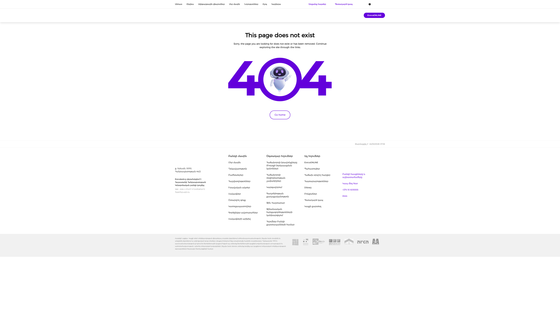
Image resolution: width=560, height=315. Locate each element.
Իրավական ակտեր (239, 187)
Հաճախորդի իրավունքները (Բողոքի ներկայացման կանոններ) (281, 165)
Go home (280, 114)
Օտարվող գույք (237, 200)
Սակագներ (234, 193)
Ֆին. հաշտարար (275, 203)
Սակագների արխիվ (239, 219)
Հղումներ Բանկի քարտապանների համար (280, 223)
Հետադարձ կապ (313, 200)
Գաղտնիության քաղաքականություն (277, 195)
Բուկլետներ (310, 193)
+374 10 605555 (350, 189)
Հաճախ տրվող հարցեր (317, 175)
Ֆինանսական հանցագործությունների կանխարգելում (279, 212)
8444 (344, 196)
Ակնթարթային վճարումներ (211, 4)
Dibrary (308, 187)
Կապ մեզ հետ (350, 183)
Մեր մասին (234, 4)
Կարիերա (276, 4)
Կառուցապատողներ (239, 206)
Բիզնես (190, 4)
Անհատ (178, 4)
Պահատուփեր (312, 168)
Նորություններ (251, 4)
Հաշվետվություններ (239, 181)
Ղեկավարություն (237, 168)
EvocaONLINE (374, 15)
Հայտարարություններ (316, 181)
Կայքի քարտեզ (312, 206)
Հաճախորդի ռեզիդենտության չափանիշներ (275, 178)
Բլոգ (265, 4)
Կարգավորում (274, 187)
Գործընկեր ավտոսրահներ (243, 212)
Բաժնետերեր (235, 175)
